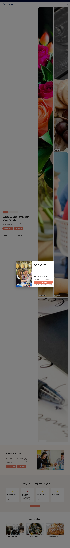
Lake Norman (37, 279)
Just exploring (47, 279)
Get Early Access (43, 282)
